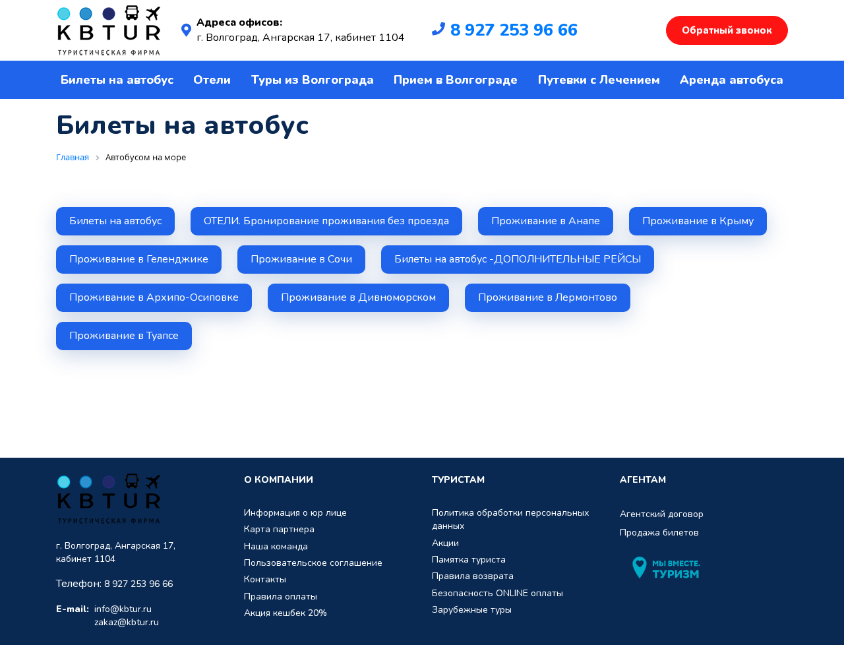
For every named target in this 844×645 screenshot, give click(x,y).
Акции (445, 543)
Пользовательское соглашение (313, 563)
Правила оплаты (280, 596)
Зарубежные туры (472, 609)
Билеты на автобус (117, 80)
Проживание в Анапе (545, 221)
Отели (212, 80)
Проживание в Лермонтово (547, 297)
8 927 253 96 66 (514, 30)
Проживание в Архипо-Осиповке (154, 297)
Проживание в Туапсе (124, 335)
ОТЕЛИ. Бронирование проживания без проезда (326, 221)
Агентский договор (662, 514)
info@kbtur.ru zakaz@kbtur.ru (107, 616)
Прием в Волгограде (456, 80)
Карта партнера (279, 529)
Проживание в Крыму (698, 221)
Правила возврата (473, 576)
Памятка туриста (469, 559)
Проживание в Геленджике (138, 259)
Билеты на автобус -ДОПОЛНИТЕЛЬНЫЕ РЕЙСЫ (517, 259)
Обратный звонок (727, 30)
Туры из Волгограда (312, 80)
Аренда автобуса (731, 80)
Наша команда (276, 546)
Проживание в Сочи (301, 259)
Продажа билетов (659, 532)
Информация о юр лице (295, 513)
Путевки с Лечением (599, 80)
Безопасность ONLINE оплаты (497, 593)
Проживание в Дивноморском (358, 297)
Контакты (265, 579)
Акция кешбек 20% (285, 613)
